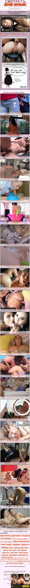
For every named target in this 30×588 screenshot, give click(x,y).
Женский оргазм (15, 34)
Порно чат (18, 8)
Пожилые (24, 34)
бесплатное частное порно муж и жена (15, 544)
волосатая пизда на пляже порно (8, 561)
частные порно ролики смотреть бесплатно (15, 555)
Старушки (3, 35)
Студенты (6, 34)
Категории (12, 8)
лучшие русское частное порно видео (17, 562)
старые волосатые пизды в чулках (18, 559)
